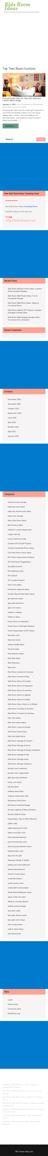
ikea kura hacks (14, 640)
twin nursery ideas (15, 924)
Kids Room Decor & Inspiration (20, 686)
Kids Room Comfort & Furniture (20, 672)
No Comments (24, 104)
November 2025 (14, 404)
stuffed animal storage (17, 906)
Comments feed (14, 1009)
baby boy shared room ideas (19, 511)
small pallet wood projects (18, 888)
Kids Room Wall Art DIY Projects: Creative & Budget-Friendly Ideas (24, 311)
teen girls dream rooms (17, 915)
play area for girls (15, 856)
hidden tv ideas (14, 617)
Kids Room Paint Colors (17, 732)
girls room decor (14, 608)
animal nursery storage (17, 502)
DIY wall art (12, 576)
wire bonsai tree (14, 934)
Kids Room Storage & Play (18, 755)
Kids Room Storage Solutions (19, 764)
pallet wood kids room (16, 833)
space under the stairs (17, 897)
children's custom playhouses (20, 530)
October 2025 (13, 409)
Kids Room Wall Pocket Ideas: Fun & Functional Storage (22, 297)
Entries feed (13, 1004)
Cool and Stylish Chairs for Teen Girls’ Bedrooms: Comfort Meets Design (22, 99)
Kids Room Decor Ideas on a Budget (22, 704)
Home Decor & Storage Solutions (21, 626)
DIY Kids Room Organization (19, 562)
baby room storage (15, 516)
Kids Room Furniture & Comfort (20, 709)
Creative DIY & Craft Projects (19, 543)
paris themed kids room (17, 842)
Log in (10, 1000)
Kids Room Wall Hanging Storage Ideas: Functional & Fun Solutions (24, 318)
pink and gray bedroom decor (20, 846)
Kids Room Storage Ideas (18, 759)
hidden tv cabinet (15, 612)
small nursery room (15, 883)
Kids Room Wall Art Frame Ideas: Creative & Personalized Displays (25, 290)
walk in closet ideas (15, 929)
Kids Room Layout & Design (19, 727)
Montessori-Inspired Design (19, 805)
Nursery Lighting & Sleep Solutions (22, 810)
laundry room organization (18, 773)
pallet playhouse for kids (17, 828)
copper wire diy (14, 534)
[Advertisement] (24, 38)
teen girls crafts (14, 911)
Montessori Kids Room (17, 800)
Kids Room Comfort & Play (18, 677)
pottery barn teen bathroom (19, 865)
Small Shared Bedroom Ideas (20, 892)
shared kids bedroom (16, 869)
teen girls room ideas (16, 920)
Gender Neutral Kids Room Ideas (21, 594)
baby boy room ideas (16, 507)
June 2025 (12, 418)
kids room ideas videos (17, 107)
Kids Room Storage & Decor (19, 745)
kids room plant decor (16, 736)
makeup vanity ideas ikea (18, 796)
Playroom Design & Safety (18, 860)
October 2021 (13, 427)
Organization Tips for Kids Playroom (22, 819)
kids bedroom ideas (16, 654)
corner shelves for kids (17, 539)
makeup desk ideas (16, 791)
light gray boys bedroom (17, 778)
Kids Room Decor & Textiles (19, 699)
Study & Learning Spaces (18, 901)
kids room (12, 667)
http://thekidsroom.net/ (21, 220)
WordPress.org (14, 1013)
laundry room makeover (17, 768)
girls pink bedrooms (16, 603)
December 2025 (14, 399)
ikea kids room (14, 635)
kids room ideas (14, 718)
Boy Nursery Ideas (15, 525)
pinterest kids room (15, 851)
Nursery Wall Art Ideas (17, 814)
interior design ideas (16, 644)
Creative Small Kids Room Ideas (21, 548)
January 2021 (13, 436)
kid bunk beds (13, 649)
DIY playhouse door (16, 571)
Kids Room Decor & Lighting (19, 695)
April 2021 (12, 431)
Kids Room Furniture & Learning (21, 713)
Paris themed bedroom (17, 837)
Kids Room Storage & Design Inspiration (24, 750)
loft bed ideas (13, 787)
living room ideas (15, 782)
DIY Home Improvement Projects (21, 557)
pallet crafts (12, 823)
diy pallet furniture (15, 566)
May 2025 (12, 422)
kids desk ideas (14, 658)
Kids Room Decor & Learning (19, 690)
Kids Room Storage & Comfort (20, 741)
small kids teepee (15, 879)
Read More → (10, 126)
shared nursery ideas (16, 874)
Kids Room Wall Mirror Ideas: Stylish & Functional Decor (23, 304)
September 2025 (14, 413)
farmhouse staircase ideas (18, 589)
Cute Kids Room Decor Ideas (19, 553)
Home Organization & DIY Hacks (21, 631)
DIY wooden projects (16, 580)
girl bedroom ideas (15, 599)
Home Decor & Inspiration (18, 621)
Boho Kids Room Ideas (17, 520)
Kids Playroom (13, 663)
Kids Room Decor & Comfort (19, 681)
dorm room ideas (15, 585)
